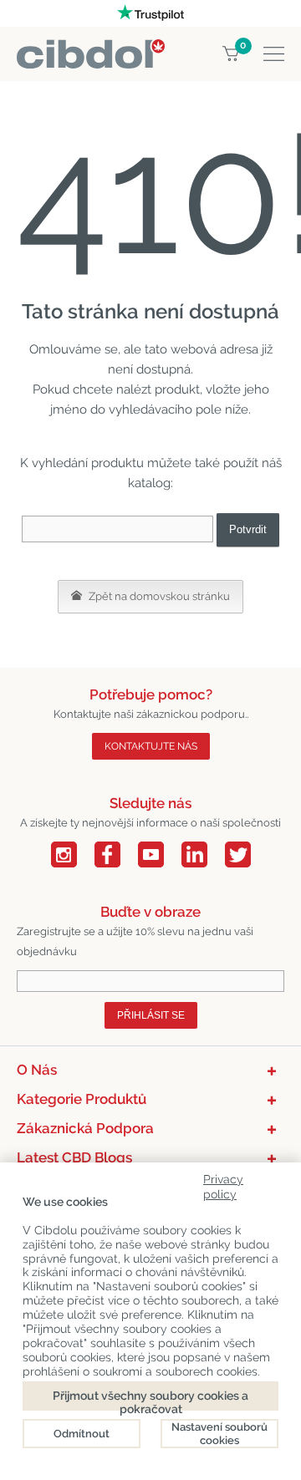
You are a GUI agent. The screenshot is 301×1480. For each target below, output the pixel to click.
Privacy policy (223, 1183)
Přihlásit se (151, 1015)
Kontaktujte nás (151, 746)
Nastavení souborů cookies (219, 1434)
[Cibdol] (91, 49)
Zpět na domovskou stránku (158, 596)
